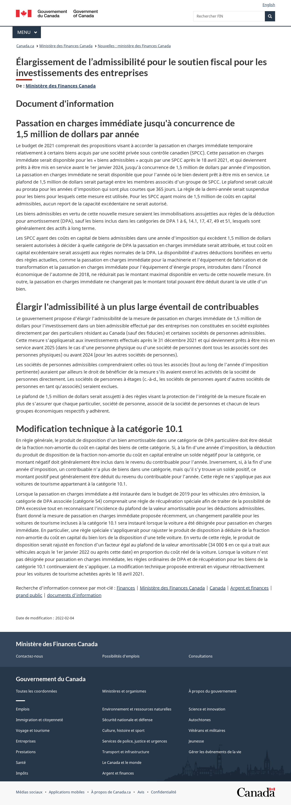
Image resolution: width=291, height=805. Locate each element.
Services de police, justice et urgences (134, 741)
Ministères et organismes (124, 691)
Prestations (26, 751)
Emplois (23, 709)
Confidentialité (163, 792)
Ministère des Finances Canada (66, 45)
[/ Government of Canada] (57, 14)
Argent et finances (249, 588)
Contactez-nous (29, 656)
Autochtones (200, 719)
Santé (21, 762)
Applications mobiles (67, 792)
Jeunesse (196, 741)
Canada (218, 588)
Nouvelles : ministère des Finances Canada (134, 45)
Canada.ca (25, 45)
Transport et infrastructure (125, 751)
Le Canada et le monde (121, 762)
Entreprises (26, 741)
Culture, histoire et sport (123, 730)
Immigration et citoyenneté (39, 719)
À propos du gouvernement (212, 691)
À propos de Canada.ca (111, 792)
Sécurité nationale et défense (127, 719)
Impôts (22, 773)
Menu (29, 32)
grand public (29, 595)
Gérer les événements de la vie (215, 751)
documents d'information (74, 595)
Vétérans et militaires (207, 730)
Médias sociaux (29, 792)
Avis (141, 792)
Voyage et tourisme (33, 730)
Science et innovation (207, 709)
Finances (126, 588)
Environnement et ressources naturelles (136, 709)
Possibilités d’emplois (121, 656)
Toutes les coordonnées (36, 691)
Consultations (201, 656)
